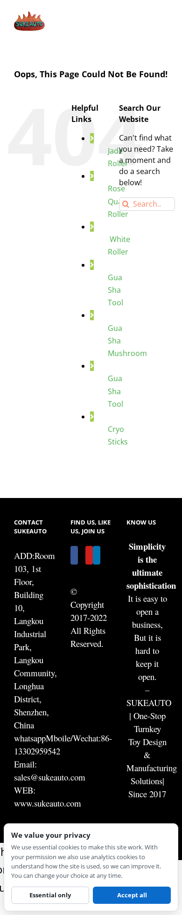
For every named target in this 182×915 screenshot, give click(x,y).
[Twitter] (81, 555)
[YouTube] (89, 555)
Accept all (132, 895)
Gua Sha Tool (115, 290)
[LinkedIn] (96, 555)
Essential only (50, 895)
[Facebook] (74, 555)
